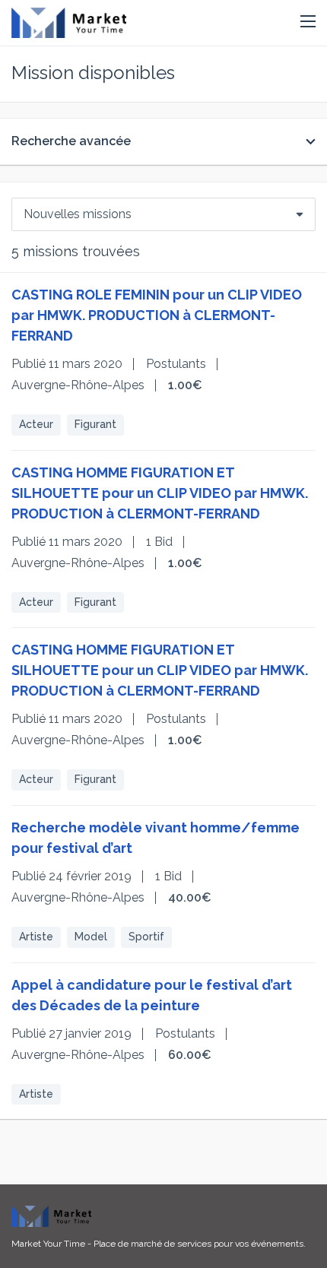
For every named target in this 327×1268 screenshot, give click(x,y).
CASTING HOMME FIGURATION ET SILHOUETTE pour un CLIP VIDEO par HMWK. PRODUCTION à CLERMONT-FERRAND (159, 492)
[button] (308, 22)
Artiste (36, 936)
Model (91, 936)
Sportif (146, 936)
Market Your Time (48, 1243)
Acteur (36, 424)
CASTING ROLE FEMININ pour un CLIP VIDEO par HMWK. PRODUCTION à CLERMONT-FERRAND (156, 315)
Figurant (95, 424)
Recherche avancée (71, 141)
